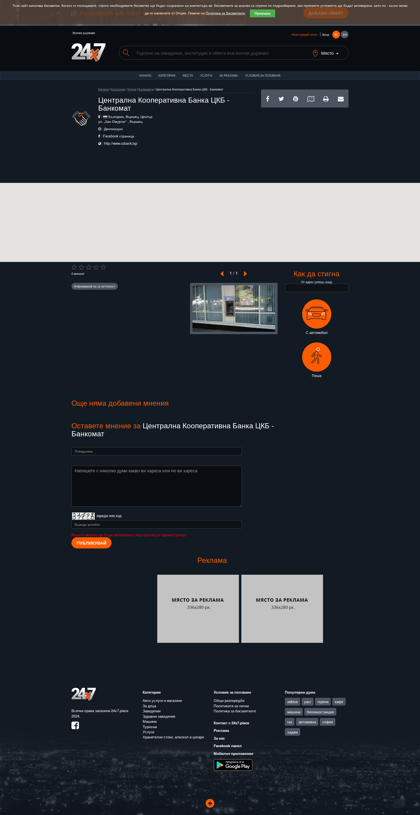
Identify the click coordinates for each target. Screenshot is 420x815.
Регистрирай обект (305, 34)
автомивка (307, 721)
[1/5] (74, 267)
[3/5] (88, 267)
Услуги (206, 75)
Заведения (152, 710)
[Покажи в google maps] (310, 98)
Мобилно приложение (233, 753)
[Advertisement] (305, 141)
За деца (149, 705)
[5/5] (103, 267)
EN (345, 34)
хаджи (292, 731)
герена (322, 701)
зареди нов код (109, 515)
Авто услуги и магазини (162, 700)
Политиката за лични (231, 705)
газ (289, 721)
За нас (219, 738)
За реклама (228, 75)
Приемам (262, 13)
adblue (292, 701)
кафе (339, 701)
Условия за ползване (263, 75)
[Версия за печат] (326, 98)
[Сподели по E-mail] (341, 98)
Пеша (316, 375)
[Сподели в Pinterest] (295, 98)
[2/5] (81, 267)
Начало (145, 75)
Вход (325, 34)
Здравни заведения (159, 716)
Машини (150, 721)
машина (293, 711)
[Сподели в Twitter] (281, 98)
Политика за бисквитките (225, 13)
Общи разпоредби (229, 700)
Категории (166, 75)
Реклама (221, 730)
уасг (307, 701)
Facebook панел (228, 745)
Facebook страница (118, 136)
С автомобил (317, 332)
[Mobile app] (233, 764)
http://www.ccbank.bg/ (121, 143)
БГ (336, 34)
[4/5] (96, 267)
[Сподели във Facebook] (267, 98)
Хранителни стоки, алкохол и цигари (173, 736)
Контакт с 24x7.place (231, 722)
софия (327, 721)
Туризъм (150, 726)
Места (188, 75)
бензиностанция (320, 711)
